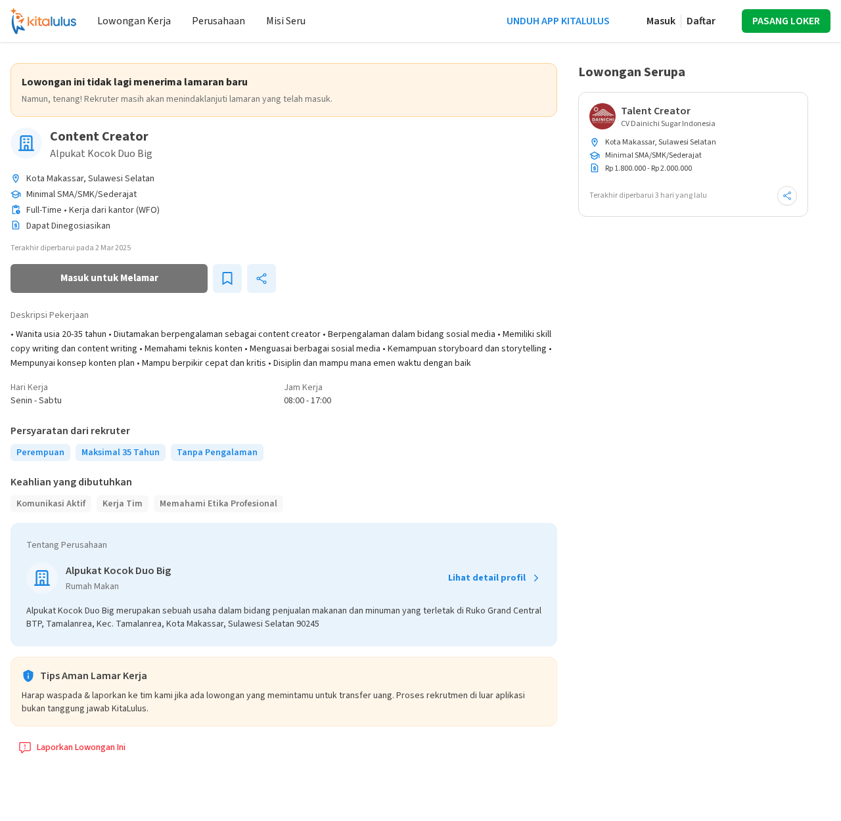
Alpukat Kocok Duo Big (101, 153)
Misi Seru (286, 21)
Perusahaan (218, 21)
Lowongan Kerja (134, 21)
